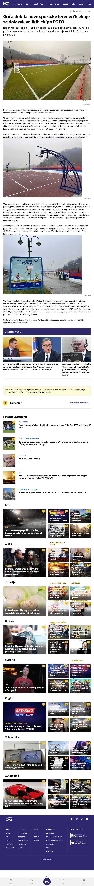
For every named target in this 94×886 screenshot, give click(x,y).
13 (13, 490)
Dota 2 (52, 680)
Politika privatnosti (54, 840)
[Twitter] (77, 819)
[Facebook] (72, 819)
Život (8, 840)
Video (36, 830)
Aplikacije (50, 844)
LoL (51, 665)
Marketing (50, 830)
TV (35, 833)
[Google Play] (79, 836)
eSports (21, 837)
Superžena (22, 833)
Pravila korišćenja (54, 837)
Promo (52, 745)
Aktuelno (9, 607)
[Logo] (6, 4)
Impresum (50, 833)
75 (13, 439)
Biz (7, 837)
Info (7, 830)
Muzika (74, 626)
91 (13, 456)
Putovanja (10, 848)
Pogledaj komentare (79, 402)
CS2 (6, 684)
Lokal (20, 848)
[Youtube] (87, 819)
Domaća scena (77, 660)
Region (75, 530)
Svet (20, 472)
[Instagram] (82, 819)
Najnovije (18, 4)
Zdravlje (9, 844)
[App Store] (79, 843)
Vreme (36, 840)
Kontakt (49, 851)
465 (13, 422)
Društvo (22, 456)
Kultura (21, 830)
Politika (53, 523)
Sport (8, 833)
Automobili (22, 844)
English (53, 704)
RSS (47, 848)
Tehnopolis (23, 840)
